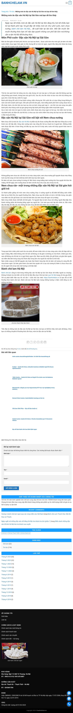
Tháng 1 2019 (6, 589)
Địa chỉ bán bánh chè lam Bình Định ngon (24, 429)
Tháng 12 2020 (6, 567)
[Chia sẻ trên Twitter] (34, 342)
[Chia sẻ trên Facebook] (31, 342)
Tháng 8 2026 (6, 557)
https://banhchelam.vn (51, 277)
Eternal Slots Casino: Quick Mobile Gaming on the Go (28, 398)
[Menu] (66, 2)
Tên (5, 470)
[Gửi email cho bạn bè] (38, 342)
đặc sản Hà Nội (24, 122)
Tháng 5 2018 (6, 596)
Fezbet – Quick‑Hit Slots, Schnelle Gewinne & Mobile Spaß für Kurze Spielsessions (33, 367)
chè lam (4, 533)
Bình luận (7, 453)
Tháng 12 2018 (6, 592)
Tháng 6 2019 (6, 574)
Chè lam (5, 544)
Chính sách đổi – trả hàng (10, 639)
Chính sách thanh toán (9, 632)
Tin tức (19, 20)
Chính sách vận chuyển (9, 635)
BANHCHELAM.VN (6, 2)
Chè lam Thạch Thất (13, 533)
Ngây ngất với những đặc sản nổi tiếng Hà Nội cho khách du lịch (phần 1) (26, 521)
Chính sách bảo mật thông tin (11, 628)
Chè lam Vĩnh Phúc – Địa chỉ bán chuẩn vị (24, 408)
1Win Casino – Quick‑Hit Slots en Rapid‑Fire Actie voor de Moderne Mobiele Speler (32, 378)
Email (6, 478)
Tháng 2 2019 (6, 585)
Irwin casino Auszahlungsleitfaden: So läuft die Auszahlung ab (31, 356)
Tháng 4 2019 (6, 582)
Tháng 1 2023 (6, 564)
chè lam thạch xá (25, 533)
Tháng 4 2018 (6, 599)
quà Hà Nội (52, 275)
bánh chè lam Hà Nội (21, 29)
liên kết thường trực (32, 349)
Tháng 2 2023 (6, 560)
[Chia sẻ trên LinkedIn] (45, 342)
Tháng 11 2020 (6, 571)
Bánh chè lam (6, 273)
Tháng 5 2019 (6, 578)
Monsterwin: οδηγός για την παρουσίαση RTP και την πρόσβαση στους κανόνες (33, 388)
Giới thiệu (4, 616)
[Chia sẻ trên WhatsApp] (27, 342)
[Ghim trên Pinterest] (41, 342)
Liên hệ (3, 620)
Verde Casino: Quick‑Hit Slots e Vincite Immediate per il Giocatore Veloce (32, 419)
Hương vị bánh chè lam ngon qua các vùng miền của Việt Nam (22, 514)
